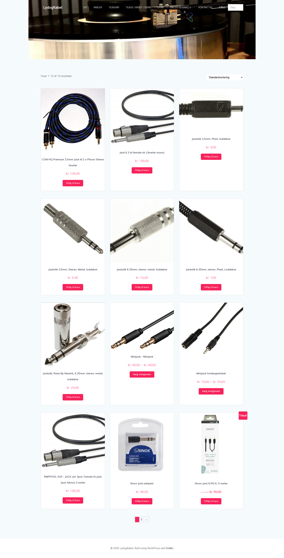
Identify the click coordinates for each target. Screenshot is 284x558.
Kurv (222, 7)
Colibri (169, 548)
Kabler (98, 7)
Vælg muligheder (142, 374)
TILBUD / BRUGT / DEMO (138, 7)
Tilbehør (114, 7)
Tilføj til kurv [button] (73, 183)
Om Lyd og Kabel (179, 7)
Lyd (85, 7)
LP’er (161, 7)
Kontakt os (205, 7)
